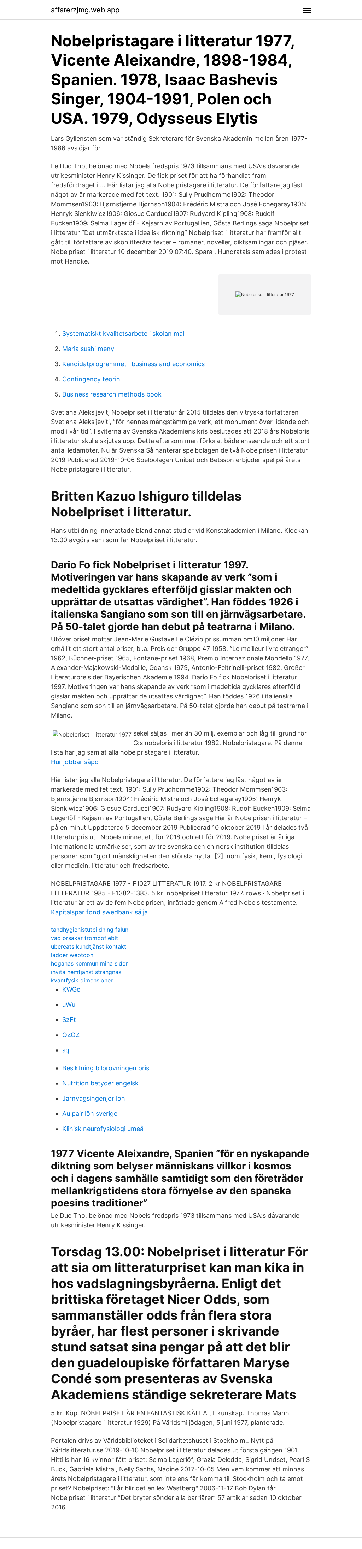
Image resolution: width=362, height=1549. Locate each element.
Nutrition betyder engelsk (100, 1083)
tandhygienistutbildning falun (89, 929)
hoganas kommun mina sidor (89, 963)
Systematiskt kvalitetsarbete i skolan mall (124, 333)
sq (65, 1050)
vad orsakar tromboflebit (84, 938)
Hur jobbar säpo (75, 762)
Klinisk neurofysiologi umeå (103, 1128)
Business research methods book (112, 394)
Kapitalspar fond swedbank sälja (99, 912)
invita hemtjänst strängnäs (86, 971)
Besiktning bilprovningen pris (105, 1068)
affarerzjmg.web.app (85, 9)
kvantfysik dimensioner (82, 980)
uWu (68, 1004)
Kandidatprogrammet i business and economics (133, 364)
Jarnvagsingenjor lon (93, 1098)
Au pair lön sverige (89, 1113)
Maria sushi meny (88, 348)
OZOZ (71, 1035)
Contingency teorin (91, 379)
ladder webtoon (72, 954)
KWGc (71, 989)
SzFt (69, 1019)
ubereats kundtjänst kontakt (88, 946)
